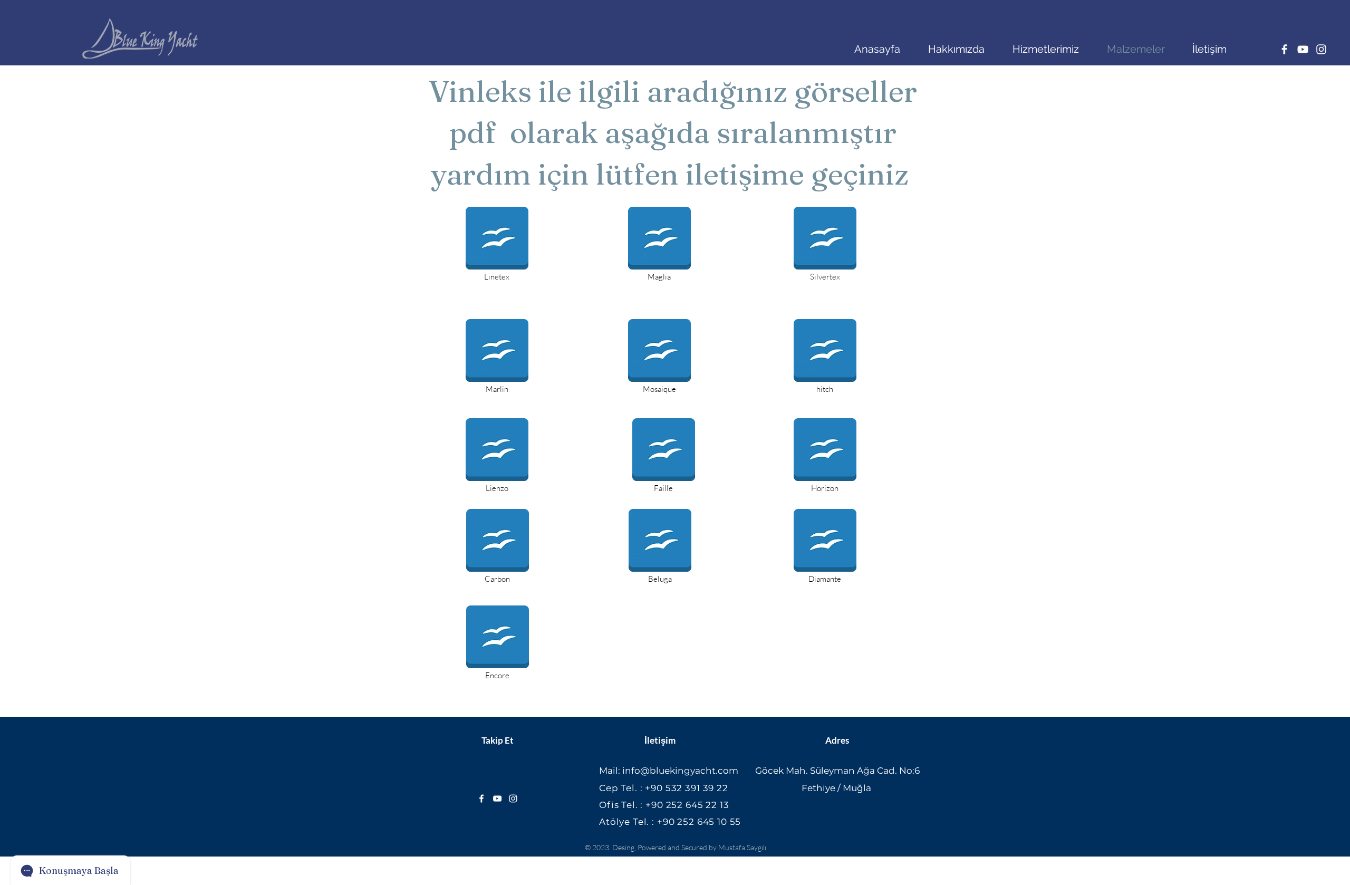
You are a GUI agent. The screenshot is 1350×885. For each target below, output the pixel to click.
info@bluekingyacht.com (680, 770)
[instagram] (1321, 49)
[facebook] (1284, 49)
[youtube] (1302, 49)
